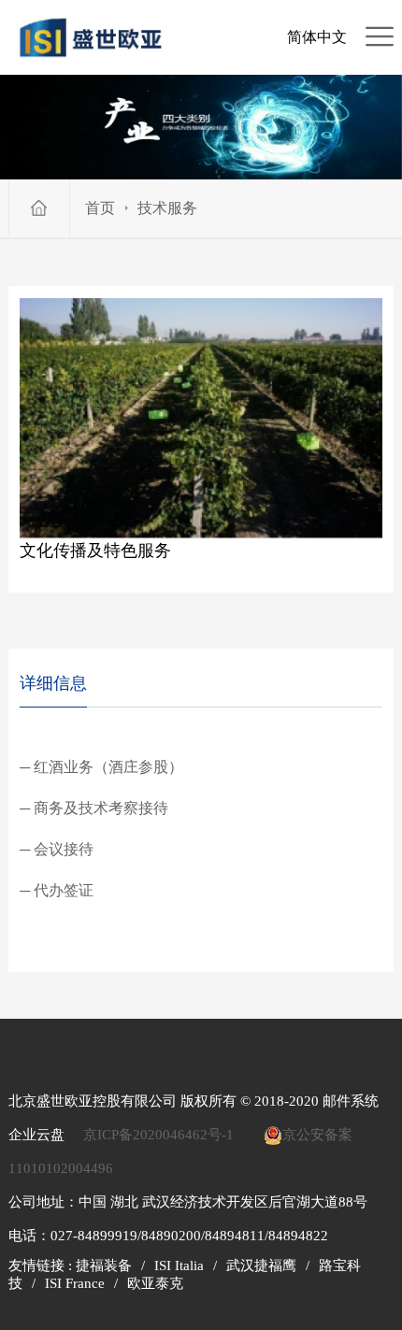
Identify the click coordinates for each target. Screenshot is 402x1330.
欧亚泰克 (155, 1283)
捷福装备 (104, 1265)
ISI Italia (179, 1265)
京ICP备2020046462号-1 (158, 1134)
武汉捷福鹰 (261, 1265)
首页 (100, 208)
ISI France (75, 1283)
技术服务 (167, 208)
